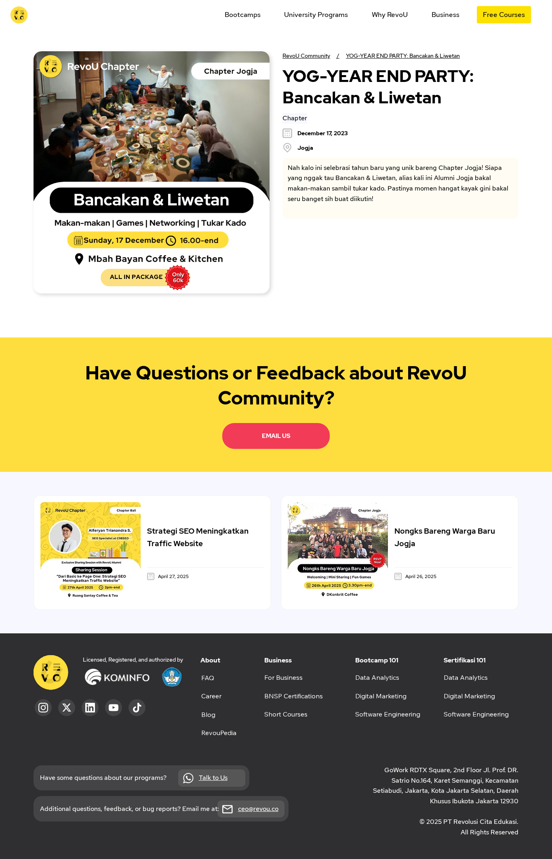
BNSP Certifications (293, 696)
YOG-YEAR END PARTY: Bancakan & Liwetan (403, 55)
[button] (243, 14)
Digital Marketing (469, 696)
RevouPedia (218, 733)
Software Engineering (476, 714)
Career (211, 696)
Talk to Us (213, 777)
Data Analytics (466, 677)
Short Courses (286, 714)
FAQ (207, 678)
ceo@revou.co (258, 809)
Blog (208, 714)
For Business (283, 677)
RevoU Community (306, 55)
